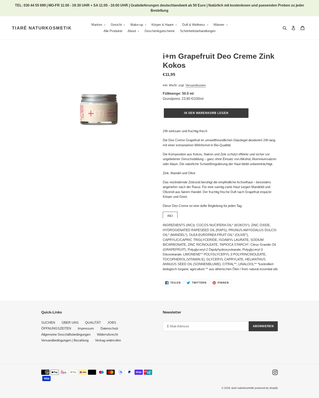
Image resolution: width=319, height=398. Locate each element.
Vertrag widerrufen (108, 340)
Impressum (86, 328)
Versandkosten (196, 85)
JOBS (111, 322)
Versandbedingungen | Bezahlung (65, 340)
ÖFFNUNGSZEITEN (56, 328)
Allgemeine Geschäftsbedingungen (65, 334)
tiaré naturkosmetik (42, 28)
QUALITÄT (93, 322)
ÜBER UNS (70, 322)
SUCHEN (48, 322)
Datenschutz (109, 328)
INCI (170, 216)
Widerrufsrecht (107, 334)
